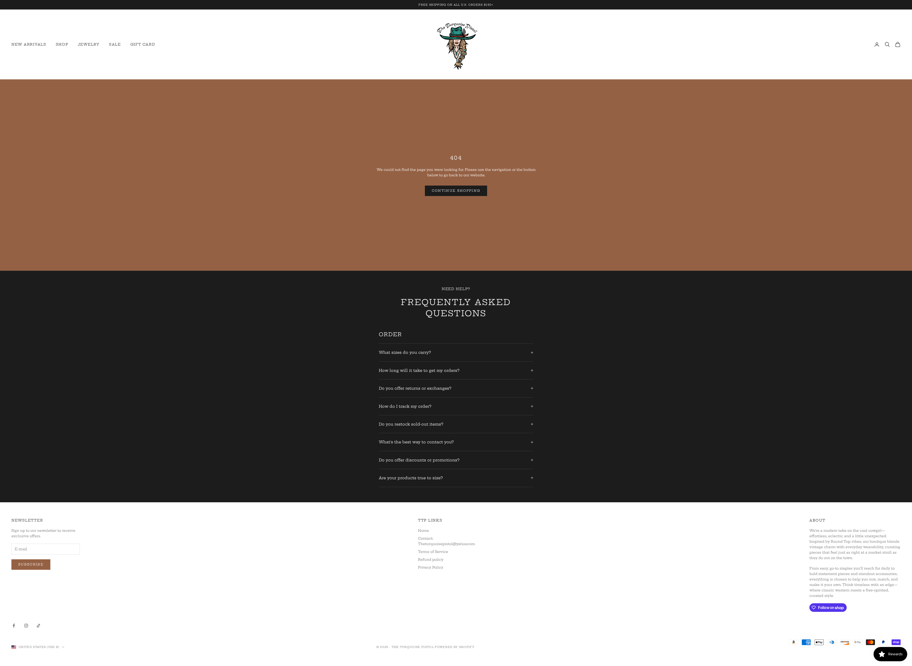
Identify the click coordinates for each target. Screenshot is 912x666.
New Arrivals (28, 44)
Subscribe (30, 564)
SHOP (62, 44)
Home (423, 530)
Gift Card (142, 44)
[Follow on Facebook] (13, 625)
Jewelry (89, 44)
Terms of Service (433, 552)
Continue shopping (456, 190)
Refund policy (430, 559)
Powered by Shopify (455, 647)
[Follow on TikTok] (38, 625)
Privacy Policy (430, 567)
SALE (115, 44)
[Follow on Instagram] (26, 625)
